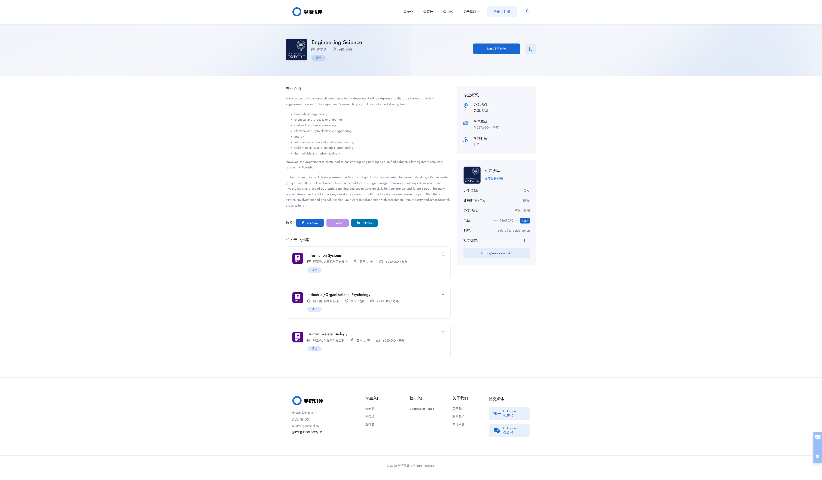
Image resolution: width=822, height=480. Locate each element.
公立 (526, 190)
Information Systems (324, 255)
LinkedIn (366, 223)
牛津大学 (492, 171)
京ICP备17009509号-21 (307, 432)
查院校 (428, 11)
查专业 (408, 11)
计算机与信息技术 (336, 262)
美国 (362, 262)
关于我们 (470, 11)
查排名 (448, 11)
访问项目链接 (496, 48)
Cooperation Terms (422, 408)
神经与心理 (331, 301)
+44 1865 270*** (510, 220)
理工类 (321, 50)
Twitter (338, 223)
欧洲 (349, 50)
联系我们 (459, 416)
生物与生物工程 (334, 340)
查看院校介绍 (494, 179)
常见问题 (459, 424)
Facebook (311, 223)
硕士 (318, 58)
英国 (341, 50)
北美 (370, 262)
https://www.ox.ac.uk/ (496, 253)
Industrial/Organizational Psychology (339, 294)
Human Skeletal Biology (327, 334)
